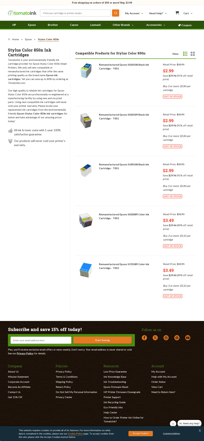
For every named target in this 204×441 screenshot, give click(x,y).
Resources (111, 366)
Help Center (110, 412)
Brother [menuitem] (53, 24)
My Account (158, 371)
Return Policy (63, 386)
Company (15, 366)
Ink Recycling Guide (115, 402)
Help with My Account (164, 376)
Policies (62, 366)
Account (157, 366)
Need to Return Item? (163, 391)
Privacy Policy (25, 353)
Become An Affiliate (19, 386)
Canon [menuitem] (74, 24)
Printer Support (112, 397)
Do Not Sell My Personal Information (76, 391)
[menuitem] (134, 13)
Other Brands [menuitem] (121, 24)
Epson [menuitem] (32, 24)
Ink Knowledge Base (115, 376)
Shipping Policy (64, 381)
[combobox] (79, 13)
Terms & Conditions (67, 376)
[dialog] (102, 433)
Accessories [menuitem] (154, 24)
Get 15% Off (15, 397)
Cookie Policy (75, 433)
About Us (13, 371)
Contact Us (14, 391)
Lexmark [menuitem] (95, 24)
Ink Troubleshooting (115, 381)
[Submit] (115, 13)
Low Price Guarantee (115, 371)
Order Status (158, 381)
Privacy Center (64, 397)
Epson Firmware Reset (116, 386)
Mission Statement (18, 376)
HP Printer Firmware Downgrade (122, 391)
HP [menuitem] (14, 24)
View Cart (157, 386)
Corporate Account (18, 381)
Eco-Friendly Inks (113, 407)
